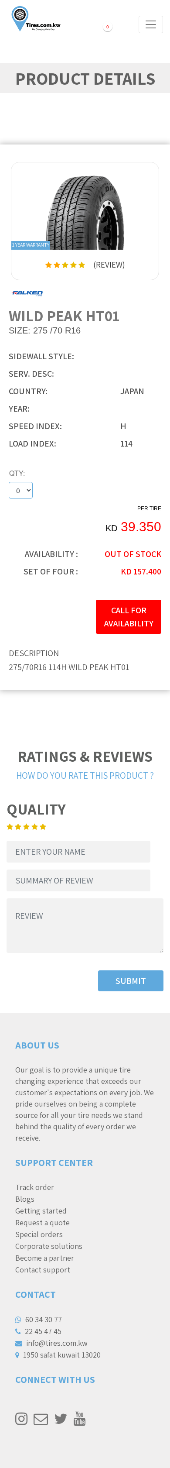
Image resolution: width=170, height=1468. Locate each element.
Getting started (41, 1211)
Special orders (39, 1234)
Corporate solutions (48, 1246)
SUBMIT (131, 981)
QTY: (17, 473)
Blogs (24, 1199)
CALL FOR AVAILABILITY (128, 617)
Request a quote (42, 1222)
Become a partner (44, 1258)
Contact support (42, 1270)
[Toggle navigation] (151, 24)
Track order (34, 1187)
